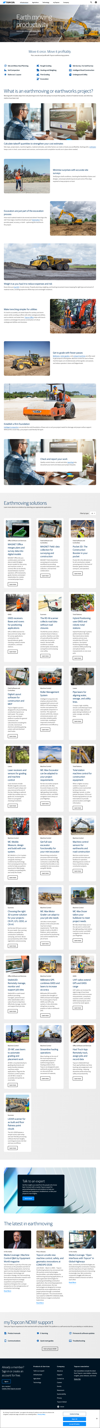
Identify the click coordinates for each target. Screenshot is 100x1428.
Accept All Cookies (74, 1424)
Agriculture (35, 2)
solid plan (93, 147)
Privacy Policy (41, 1414)
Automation (36, 220)
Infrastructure (24, 2)
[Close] (97, 1418)
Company (66, 2)
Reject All (74, 1419)
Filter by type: (84, 513)
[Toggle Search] (91, 2)
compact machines (79, 356)
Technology (45, 2)
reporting (70, 462)
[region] (50, 1418)
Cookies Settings (74, 1414)
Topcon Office (29, 317)
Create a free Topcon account (11, 1388)
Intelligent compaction (11, 427)
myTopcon (56, 2)
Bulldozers (56, 356)
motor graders (65, 356)
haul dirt (16, 287)
